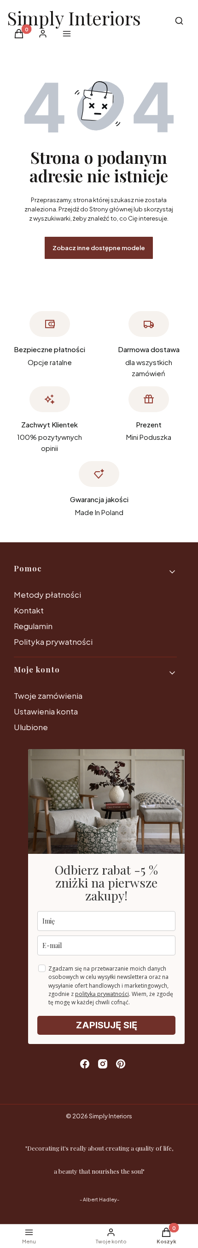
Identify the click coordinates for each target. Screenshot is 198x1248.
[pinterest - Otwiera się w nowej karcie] (120, 1063)
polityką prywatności (102, 994)
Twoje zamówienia (48, 695)
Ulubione (31, 727)
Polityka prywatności (53, 641)
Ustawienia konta (46, 711)
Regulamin (33, 626)
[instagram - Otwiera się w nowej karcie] (102, 1063)
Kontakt (29, 610)
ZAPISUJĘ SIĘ (106, 1025)
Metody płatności (47, 594)
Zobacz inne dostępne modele (98, 248)
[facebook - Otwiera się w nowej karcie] (84, 1063)
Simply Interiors (74, 18)
